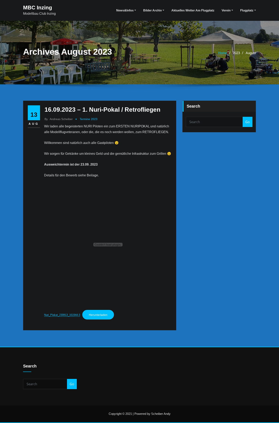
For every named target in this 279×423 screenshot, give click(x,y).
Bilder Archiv (153, 10)
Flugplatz (247, 10)
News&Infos (125, 10)
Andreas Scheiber (59, 119)
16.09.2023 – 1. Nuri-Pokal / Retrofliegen (102, 109)
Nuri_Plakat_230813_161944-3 (62, 314)
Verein (226, 10)
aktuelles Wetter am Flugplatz (192, 10)
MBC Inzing (37, 7)
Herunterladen (98, 314)
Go (247, 122)
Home (222, 53)
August (251, 53)
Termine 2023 (88, 119)
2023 (236, 53)
